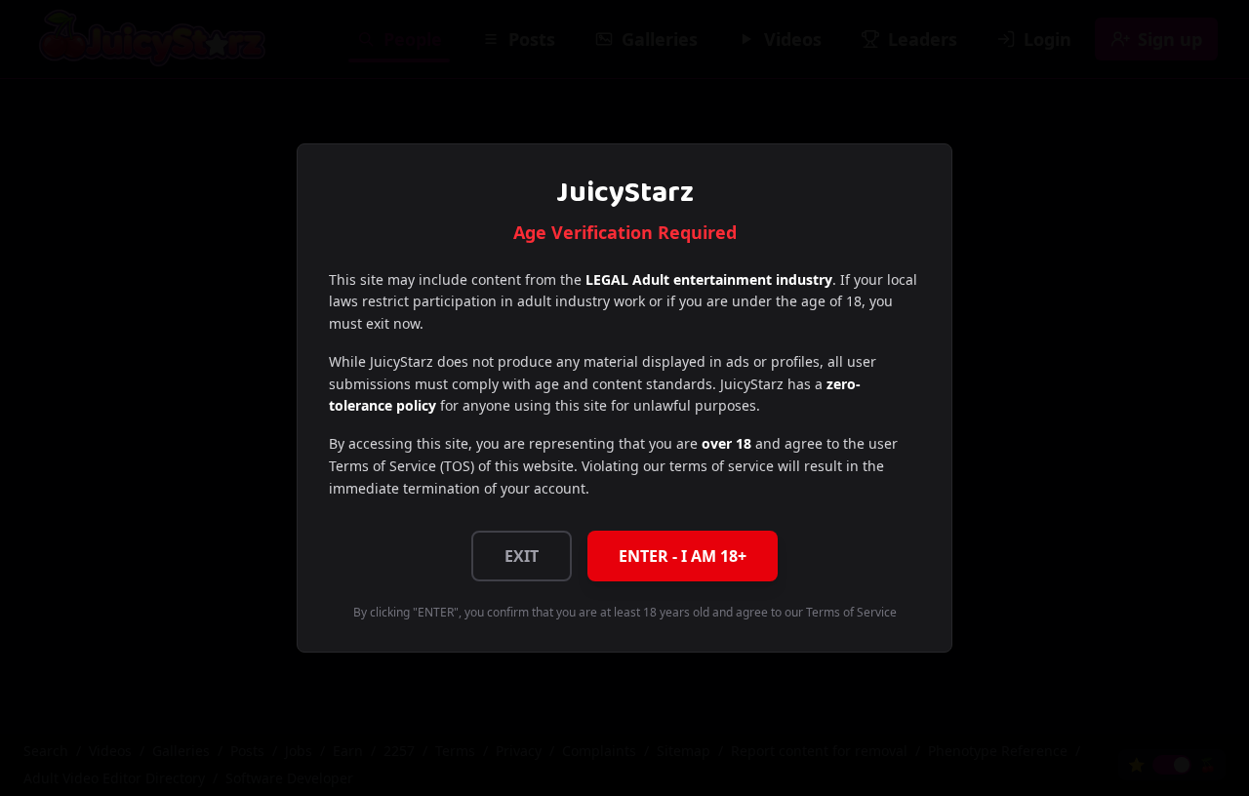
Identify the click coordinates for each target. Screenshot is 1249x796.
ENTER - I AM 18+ (682, 556)
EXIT (521, 556)
